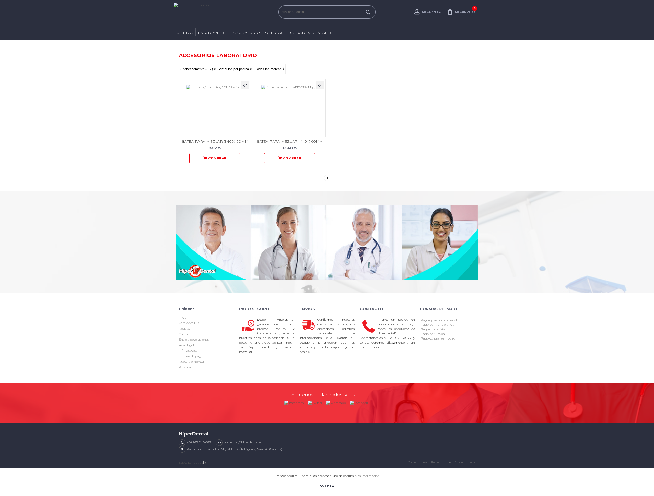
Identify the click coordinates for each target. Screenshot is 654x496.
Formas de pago (191, 356)
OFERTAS (274, 32)
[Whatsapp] (336, 402)
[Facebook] (359, 402)
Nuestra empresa (191, 362)
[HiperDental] (225, 12)
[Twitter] (315, 402)
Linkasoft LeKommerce (459, 462)
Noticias (184, 328)
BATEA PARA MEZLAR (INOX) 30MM (215, 141)
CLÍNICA (184, 32)
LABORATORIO (245, 32)
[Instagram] (294, 402)
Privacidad (189, 350)
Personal (185, 367)
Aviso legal (186, 345)
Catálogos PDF (190, 323)
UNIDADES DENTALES (310, 32)
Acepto (327, 486)
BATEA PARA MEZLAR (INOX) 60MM (289, 141)
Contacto (185, 334)
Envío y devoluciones (194, 339)
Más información (367, 476)
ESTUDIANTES (212, 32)
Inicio (182, 317)
